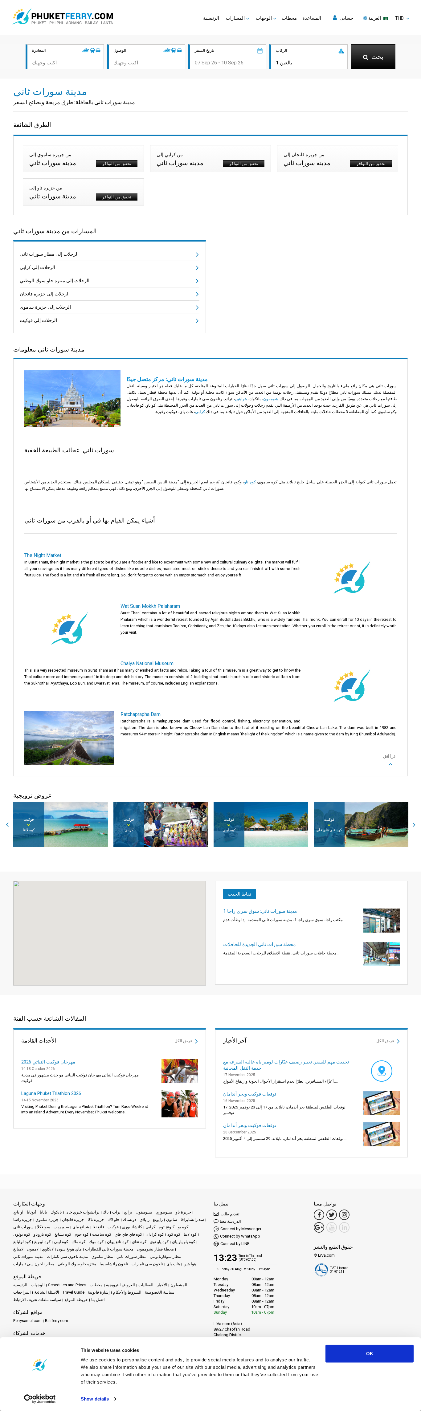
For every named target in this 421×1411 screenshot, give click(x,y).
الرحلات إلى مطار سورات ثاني (49, 254)
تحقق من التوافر (116, 163)
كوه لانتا (190, 1234)
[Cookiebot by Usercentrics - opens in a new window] (40, 1399)
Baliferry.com (56, 1320)
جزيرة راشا (22, 1219)
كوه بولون (21, 1234)
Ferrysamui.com (27, 1320)
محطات (289, 18)
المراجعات (22, 1292)
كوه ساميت (101, 1234)
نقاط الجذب (239, 894)
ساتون (171, 1219)
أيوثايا (31, 1212)
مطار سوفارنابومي (165, 1256)
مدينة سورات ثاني (28, 1256)
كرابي (150, 1227)
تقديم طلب (229, 1214)
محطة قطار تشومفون (155, 1249)
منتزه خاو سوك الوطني (77, 1264)
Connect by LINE (234, 1243)
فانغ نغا (98, 1227)
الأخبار (162, 1285)
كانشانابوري (132, 1227)
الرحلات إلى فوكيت (38, 320)
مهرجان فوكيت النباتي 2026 (48, 1062)
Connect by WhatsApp (240, 1236)
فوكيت (113, 1227)
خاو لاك (114, 1219)
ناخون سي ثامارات (147, 1264)
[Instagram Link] (344, 1215)
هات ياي (173, 1264)
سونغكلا (43, 1227)
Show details (95, 1398)
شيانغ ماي (80, 1227)
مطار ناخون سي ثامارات (33, 1264)
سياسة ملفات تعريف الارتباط (37, 1299)
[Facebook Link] (319, 1215)
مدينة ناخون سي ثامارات (67, 1256)
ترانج (128, 1212)
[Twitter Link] (331, 1215)
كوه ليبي (61, 1241)
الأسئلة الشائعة (46, 1292)
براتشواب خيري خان (82, 1212)
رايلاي (144, 1219)
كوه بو (183, 1227)
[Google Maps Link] (319, 1227)
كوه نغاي (139, 1241)
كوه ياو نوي (159, 1241)
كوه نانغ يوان (118, 1241)
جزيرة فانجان (73, 1219)
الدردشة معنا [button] (230, 1221)
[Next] (414, 824)
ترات (116, 1212)
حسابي (345, 18)
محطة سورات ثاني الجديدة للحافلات (259, 944)
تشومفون (144, 1212)
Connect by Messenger (240, 1228)
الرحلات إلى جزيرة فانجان (45, 294)
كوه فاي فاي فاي (128, 1234)
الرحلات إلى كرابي (37, 267)
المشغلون (178, 1285)
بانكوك (56, 1212)
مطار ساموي (102, 1256)
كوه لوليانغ (22, 1241)
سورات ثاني (23, 1227)
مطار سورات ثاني (131, 1256)
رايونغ (158, 1219)
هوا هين (189, 1264)
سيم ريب (61, 1227)
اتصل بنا (98, 1299)
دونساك (129, 1219)
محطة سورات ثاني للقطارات (109, 1249)
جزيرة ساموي (47, 1219)
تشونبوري (164, 1212)
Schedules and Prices (67, 1285)
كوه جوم (82, 1234)
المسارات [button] (235, 18)
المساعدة (311, 18)
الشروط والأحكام (127, 1292)
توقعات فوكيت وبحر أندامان (249, 1094)
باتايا (43, 1212)
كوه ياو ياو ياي (183, 1241)
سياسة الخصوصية (159, 1292)
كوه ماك (78, 1241)
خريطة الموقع (76, 1299)
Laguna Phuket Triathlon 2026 (51, 1093)
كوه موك (96, 1241)
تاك (106, 1212)
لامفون (33, 1249)
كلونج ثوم (166, 1227)
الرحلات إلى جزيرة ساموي (45, 307)
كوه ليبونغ (42, 1241)
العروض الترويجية (120, 1285)
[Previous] (7, 824)
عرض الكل (184, 1041)
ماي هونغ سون (69, 1249)
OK (369, 1353)
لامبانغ (18, 1249)
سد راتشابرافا (192, 1219)
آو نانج (18, 1212)
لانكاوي (48, 1249)
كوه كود (173, 1234)
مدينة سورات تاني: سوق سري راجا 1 (260, 911)
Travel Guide (73, 1292)
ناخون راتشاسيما (114, 1264)
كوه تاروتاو (42, 1234)
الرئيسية (211, 18)
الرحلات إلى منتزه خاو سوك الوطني (54, 280)
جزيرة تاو (183, 1212)
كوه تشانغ (63, 1234)
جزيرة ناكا (96, 1219)
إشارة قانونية (99, 1292)
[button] (386, 18)
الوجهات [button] (264, 18)
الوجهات (38, 1285)
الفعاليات (145, 1285)
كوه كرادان (154, 1234)
